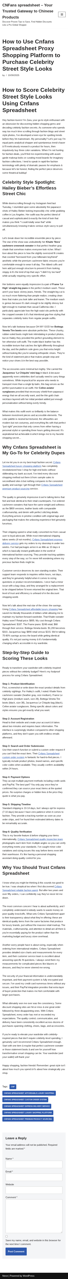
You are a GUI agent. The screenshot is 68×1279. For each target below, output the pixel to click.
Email (9, 1171)
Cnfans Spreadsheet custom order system (25, 1100)
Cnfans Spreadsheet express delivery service (27, 1106)
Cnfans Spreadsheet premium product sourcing (28, 1119)
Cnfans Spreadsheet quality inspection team (40, 839)
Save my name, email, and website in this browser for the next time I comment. (33, 1242)
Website (10, 1184)
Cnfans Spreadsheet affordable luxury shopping (33, 609)
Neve (5, 1275)
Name (9, 1158)
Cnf (13, 1087)
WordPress (28, 1275)
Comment (11, 1197)
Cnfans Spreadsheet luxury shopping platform (28, 1113)
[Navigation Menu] (62, 14)
